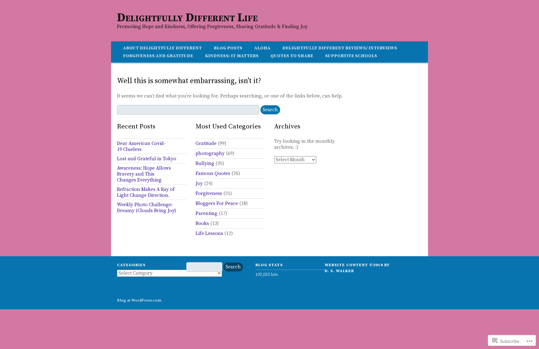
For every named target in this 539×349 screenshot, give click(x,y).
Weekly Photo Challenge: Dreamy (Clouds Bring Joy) (146, 208)
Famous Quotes (213, 174)
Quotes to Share (291, 56)
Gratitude (206, 144)
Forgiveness (209, 194)
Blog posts (228, 48)
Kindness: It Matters (232, 56)
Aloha (262, 48)
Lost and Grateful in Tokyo (146, 159)
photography (210, 154)
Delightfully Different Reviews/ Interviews (339, 48)
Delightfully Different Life (187, 17)
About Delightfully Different (162, 48)
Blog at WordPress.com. (139, 300)
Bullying (205, 164)
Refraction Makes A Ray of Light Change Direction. (146, 192)
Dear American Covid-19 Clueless (141, 146)
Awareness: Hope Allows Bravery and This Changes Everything (144, 174)
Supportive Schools (351, 56)
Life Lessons (209, 234)
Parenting (206, 214)
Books (202, 224)
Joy (199, 184)
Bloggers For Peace (217, 204)
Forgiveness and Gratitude (158, 56)
